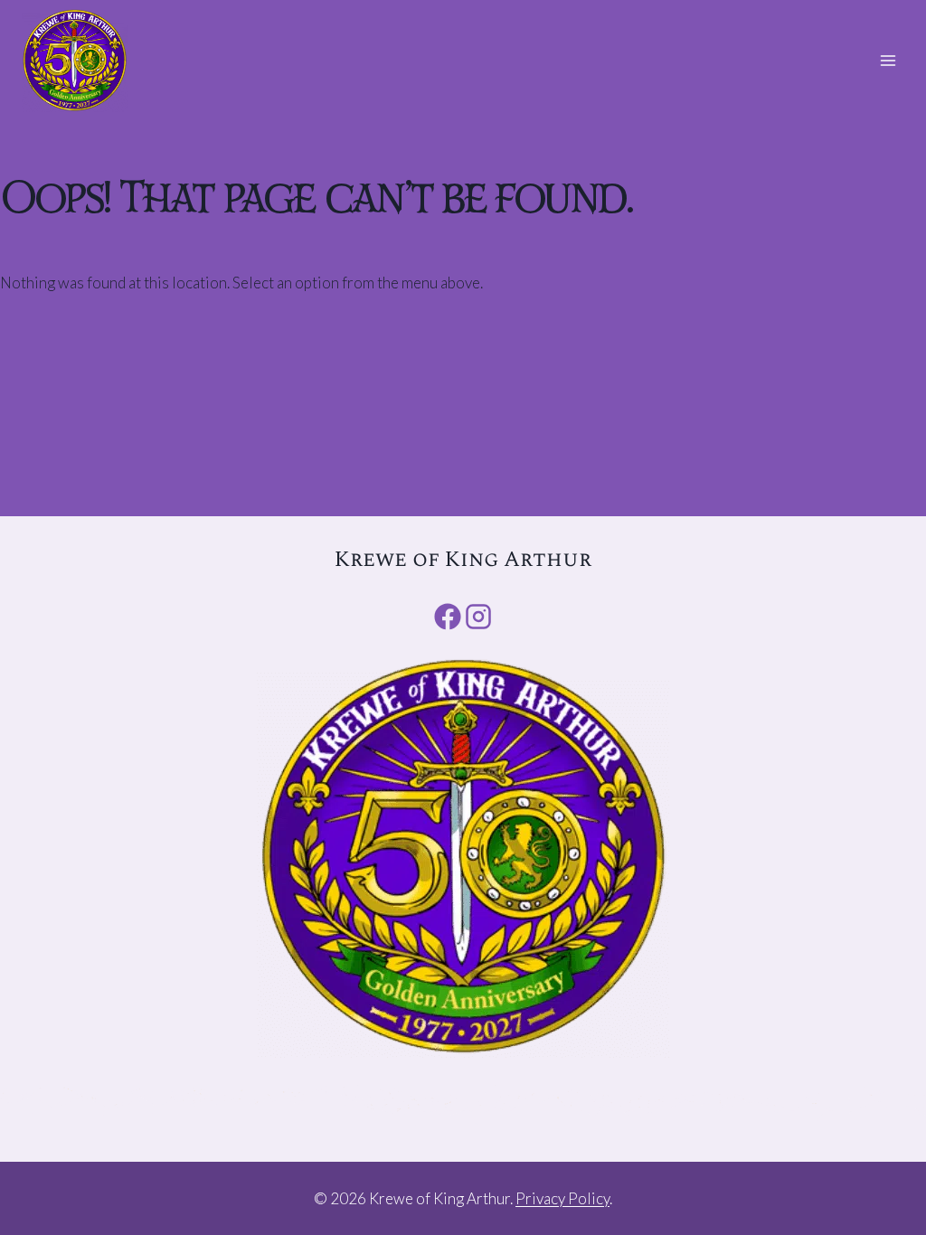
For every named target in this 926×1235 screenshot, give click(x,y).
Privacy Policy (562, 1198)
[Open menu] (887, 60)
